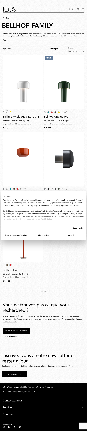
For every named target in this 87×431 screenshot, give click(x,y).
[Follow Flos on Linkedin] (4, 427)
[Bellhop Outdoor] (64, 159)
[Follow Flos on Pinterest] (20, 427)
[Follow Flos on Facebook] (9, 427)
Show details (77, 228)
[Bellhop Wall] (23, 159)
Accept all (71, 235)
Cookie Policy (46, 219)
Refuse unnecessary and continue (16, 235)
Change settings (43, 235)
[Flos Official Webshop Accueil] (9, 9)
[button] (69, 9)
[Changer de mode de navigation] (83, 9)
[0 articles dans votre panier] (77, 9)
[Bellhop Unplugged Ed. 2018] (23, 82)
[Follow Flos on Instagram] (15, 427)
